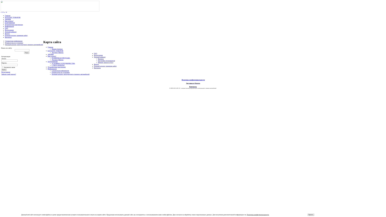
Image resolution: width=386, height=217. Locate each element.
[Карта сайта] (4, 12)
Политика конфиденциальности (258, 215)
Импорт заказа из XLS (105, 62)
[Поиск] (3, 12)
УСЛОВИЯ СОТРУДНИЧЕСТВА (63, 63)
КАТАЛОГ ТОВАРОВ (12, 17)
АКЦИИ (8, 19)
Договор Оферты (57, 52)
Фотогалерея (9, 30)
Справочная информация (13, 41)
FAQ (6, 28)
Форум (7, 34)
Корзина (101, 59)
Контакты (8, 37)
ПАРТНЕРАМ (10, 23)
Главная (7, 15)
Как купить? (9, 21)
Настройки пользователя (106, 61)
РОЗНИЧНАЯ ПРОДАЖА (61, 58)
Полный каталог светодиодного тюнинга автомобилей (24, 45)
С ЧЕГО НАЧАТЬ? (58, 65)
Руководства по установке (14, 43)
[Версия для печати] (6, 12)
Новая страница (57, 49)
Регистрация (5, 72)
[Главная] (50, 11)
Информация (9, 26)
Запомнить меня (9, 67)
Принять (310, 214)
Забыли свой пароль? (8, 74)
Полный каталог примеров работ (16, 35)
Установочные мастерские (14, 25)
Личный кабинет (10, 32)
